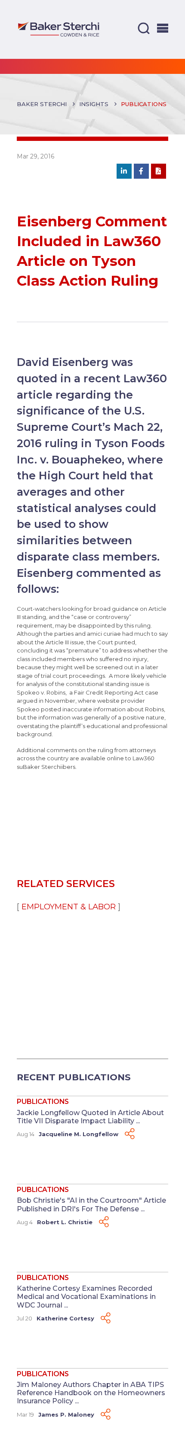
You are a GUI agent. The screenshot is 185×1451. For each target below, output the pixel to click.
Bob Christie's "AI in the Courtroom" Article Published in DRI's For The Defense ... (91, 1204)
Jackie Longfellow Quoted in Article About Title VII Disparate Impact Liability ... (90, 1117)
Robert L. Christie (64, 1222)
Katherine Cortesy (65, 1318)
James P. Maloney (66, 1414)
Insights (93, 104)
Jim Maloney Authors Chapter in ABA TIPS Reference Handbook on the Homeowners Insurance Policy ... (91, 1393)
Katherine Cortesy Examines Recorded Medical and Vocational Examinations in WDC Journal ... (86, 1296)
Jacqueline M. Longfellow (78, 1134)
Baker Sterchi (42, 104)
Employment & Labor (69, 906)
